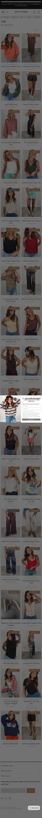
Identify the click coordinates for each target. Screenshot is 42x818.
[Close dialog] (41, 396)
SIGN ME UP (31, 419)
